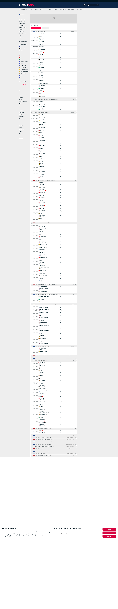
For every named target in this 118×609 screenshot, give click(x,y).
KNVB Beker (21, 25)
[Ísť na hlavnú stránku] (28, 5)
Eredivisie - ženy (22, 33)
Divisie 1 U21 (21, 29)
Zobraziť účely (109, 536)
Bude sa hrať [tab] (45, 28)
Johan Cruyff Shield (23, 27)
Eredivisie (21, 17)
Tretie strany (11, 536)
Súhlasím (109, 529)
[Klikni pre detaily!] (54, 34)
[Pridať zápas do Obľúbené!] (32, 34)
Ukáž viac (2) (21, 37)
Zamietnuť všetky (109, 532)
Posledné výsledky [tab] (36, 28)
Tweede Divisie (22, 21)
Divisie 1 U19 (21, 31)
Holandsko (35, 25)
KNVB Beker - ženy (22, 35)
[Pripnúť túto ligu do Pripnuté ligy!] (46, 31)
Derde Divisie (22, 23)
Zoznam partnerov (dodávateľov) (60, 533)
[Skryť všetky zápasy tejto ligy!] (75, 31)
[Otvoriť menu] (97, 5)
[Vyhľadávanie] (84, 5)
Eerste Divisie (22, 19)
